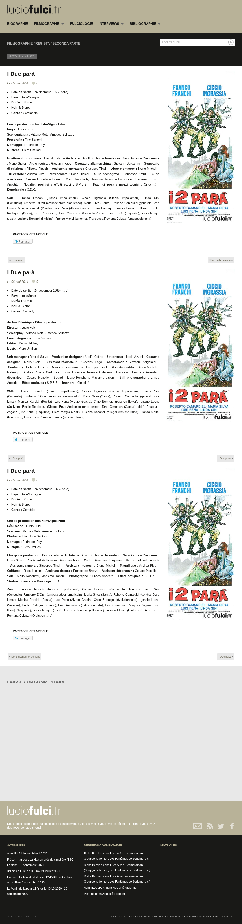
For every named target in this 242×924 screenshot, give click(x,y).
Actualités (130, 916)
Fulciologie (81, 23)
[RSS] (208, 825)
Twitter (219, 825)
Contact (197, 825)
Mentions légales (188, 916)
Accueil (115, 916)
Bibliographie (143, 24)
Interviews (109, 24)
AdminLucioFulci (94, 887)
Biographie (17, 23)
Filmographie (46, 24)
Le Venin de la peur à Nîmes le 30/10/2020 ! (35, 888)
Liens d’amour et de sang (25, 656)
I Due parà (21, 74)
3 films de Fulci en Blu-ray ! (24, 871)
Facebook (229, 825)
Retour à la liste (21, 56)
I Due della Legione (220, 260)
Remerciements (152, 916)
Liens (169, 916)
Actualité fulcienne (19, 853)
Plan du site (211, 916)
